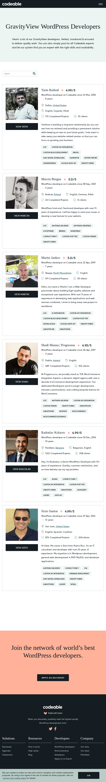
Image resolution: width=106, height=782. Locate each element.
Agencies (6, 750)
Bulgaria (59, 447)
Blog (30, 754)
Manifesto (85, 754)
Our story (85, 746)
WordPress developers (65, 746)
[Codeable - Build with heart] (14, 4)
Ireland (56, 360)
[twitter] (50, 729)
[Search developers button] (34, 73)
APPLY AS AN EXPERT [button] (53, 677)
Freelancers (7, 754)
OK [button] (88, 775)
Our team (85, 750)
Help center (33, 750)
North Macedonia (62, 272)
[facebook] (55, 729)
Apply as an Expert (63, 758)
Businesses (7, 746)
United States (60, 105)
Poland (57, 194)
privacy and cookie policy (14, 777)
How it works (34, 746)
